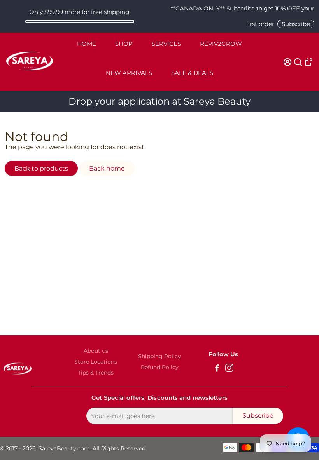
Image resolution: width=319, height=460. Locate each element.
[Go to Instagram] (229, 369)
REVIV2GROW (221, 43)
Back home (107, 168)
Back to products (41, 168)
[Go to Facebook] (217, 369)
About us (96, 351)
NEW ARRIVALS (129, 73)
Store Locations (95, 362)
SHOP (124, 43)
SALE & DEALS (192, 73)
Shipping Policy (159, 356)
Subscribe (296, 24)
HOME (86, 43)
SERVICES (166, 43)
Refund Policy (160, 367)
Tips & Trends (96, 372)
